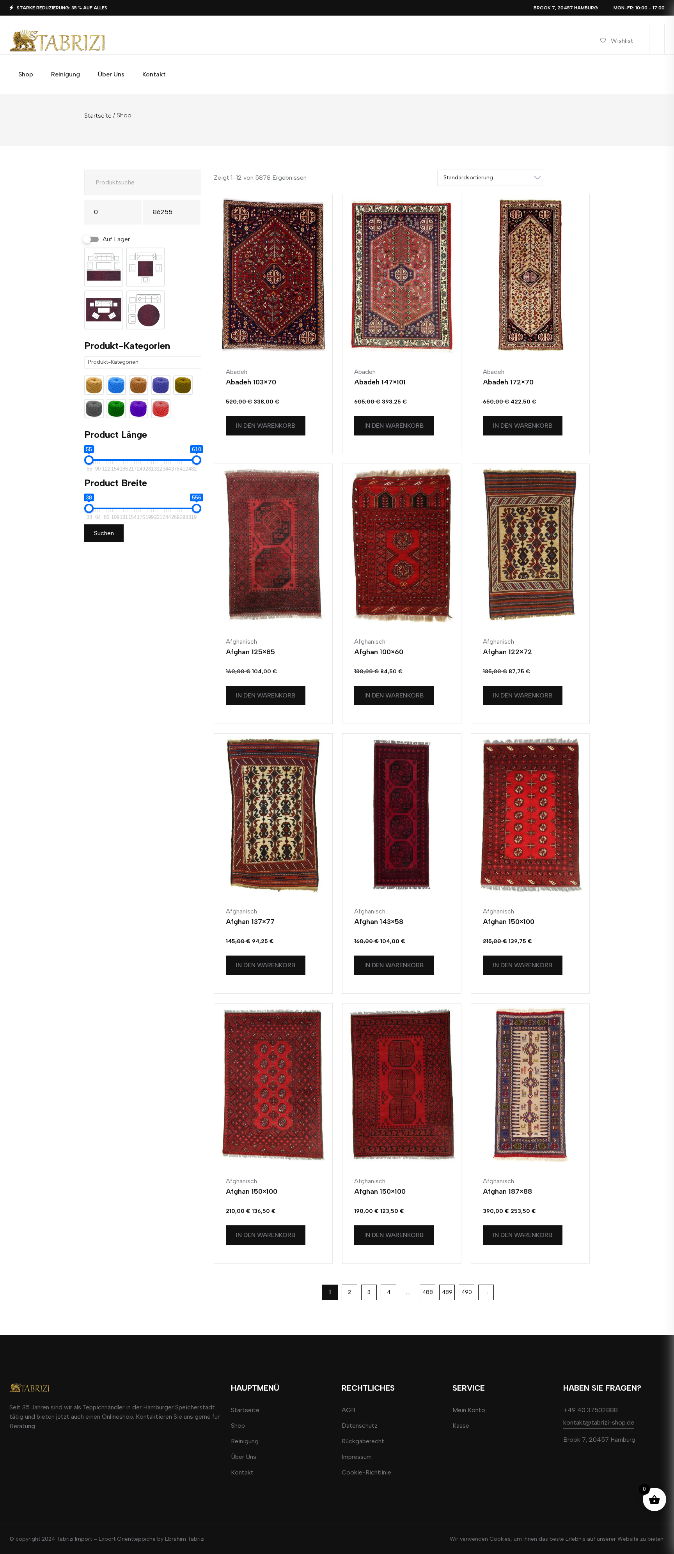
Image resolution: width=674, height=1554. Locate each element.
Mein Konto (468, 1410)
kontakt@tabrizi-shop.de (598, 1422)
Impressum (357, 1456)
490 (466, 1292)
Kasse (460, 1425)
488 (427, 1292)
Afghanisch (241, 641)
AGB (348, 1410)
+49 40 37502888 (590, 1410)
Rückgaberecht (363, 1441)
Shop (238, 1425)
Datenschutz (360, 1425)
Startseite (98, 115)
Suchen (104, 533)
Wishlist (622, 40)
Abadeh (236, 371)
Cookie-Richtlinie (366, 1472)
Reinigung (245, 1441)
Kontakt (242, 1472)
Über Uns (243, 1456)
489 (447, 1292)
